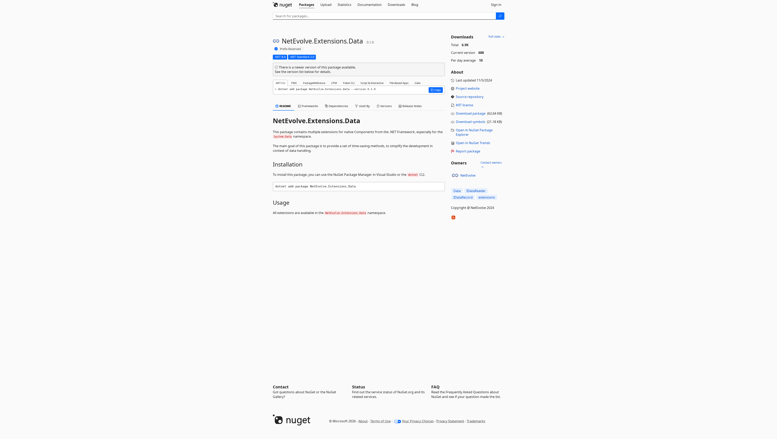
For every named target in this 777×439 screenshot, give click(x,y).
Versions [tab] (385, 106)
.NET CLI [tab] (280, 83)
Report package (468, 151)
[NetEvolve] (455, 175)
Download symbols (470, 122)
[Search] (500, 16)
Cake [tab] (417, 83)
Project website (468, 88)
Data (457, 191)
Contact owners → (491, 164)
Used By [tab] (364, 106)
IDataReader (476, 191)
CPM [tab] (334, 83)
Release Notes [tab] (412, 106)
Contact (281, 387)
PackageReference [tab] (314, 83)
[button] (436, 90)
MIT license (464, 105)
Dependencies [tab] (338, 106)
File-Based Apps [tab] (399, 83)
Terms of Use (380, 421)
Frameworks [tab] (309, 106)
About (363, 421)
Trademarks (476, 421)
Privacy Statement (450, 421)
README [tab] (285, 106)
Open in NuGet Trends (473, 143)
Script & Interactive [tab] (372, 83)
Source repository (469, 97)
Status (358, 387)
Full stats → (496, 36)
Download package (470, 113)
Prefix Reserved (290, 49)
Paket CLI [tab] (348, 83)
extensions (486, 197)
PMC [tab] (294, 83)
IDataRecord (463, 197)
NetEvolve (468, 175)
